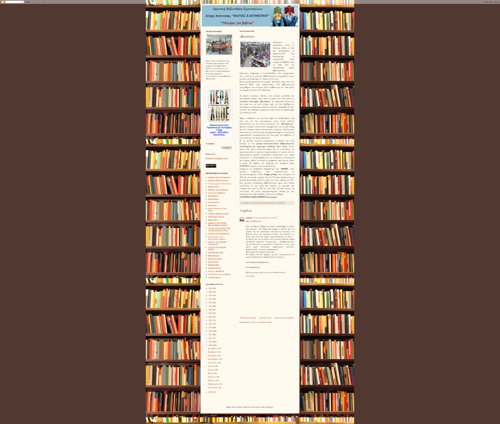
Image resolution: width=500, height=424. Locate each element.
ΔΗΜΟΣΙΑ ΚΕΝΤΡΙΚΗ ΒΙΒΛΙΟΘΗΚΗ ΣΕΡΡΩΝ (217, 224)
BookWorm (212, 205)
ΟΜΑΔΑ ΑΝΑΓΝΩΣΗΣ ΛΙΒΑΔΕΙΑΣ (217, 243)
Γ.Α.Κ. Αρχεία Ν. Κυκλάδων (220, 183)
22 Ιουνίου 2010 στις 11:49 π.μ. (265, 217)
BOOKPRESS (213, 196)
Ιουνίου (211, 369)
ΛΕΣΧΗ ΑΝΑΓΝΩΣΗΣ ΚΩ (218, 233)
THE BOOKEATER (215, 252)
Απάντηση (250, 276)
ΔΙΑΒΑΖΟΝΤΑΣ (214, 268)
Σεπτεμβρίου (213, 359)
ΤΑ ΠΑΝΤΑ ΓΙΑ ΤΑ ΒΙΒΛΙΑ (219, 274)
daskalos (249, 217)
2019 (211, 313)
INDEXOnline (213, 199)
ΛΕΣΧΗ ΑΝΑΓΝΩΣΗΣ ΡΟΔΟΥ (217, 248)
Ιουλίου (211, 366)
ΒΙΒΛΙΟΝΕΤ (213, 220)
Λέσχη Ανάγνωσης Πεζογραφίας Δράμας (217, 237)
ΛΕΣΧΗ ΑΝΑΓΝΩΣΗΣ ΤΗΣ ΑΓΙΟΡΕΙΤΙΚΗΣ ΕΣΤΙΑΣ (219, 229)
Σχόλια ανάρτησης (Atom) (261, 322)
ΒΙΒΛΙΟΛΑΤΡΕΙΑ (215, 259)
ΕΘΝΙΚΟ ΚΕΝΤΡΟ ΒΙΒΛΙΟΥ (219, 177)
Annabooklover (213, 202)
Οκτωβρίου (212, 355)
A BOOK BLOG (214, 277)
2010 (211, 345)
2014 (211, 331)
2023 (211, 299)
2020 (211, 309)
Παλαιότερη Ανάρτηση (284, 317)
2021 (211, 306)
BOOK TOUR (213, 187)
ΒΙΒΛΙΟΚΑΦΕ (213, 256)
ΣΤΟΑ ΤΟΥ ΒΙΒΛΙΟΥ (216, 193)
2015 (211, 327)
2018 (211, 317)
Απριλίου (212, 376)
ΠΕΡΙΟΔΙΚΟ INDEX (216, 217)
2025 (211, 292)
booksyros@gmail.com (217, 158)
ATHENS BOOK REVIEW (218, 214)
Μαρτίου (212, 380)
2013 (211, 334)
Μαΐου (211, 373)
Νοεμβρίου (212, 352)
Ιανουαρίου (213, 387)
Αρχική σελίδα (265, 317)
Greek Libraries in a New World (217, 209)
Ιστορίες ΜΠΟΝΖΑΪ (216, 271)
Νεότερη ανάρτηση (248, 317)
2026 (211, 288)
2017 (211, 320)
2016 (211, 324)
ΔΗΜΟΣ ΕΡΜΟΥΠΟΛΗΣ (218, 180)
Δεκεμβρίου (213, 348)
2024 (211, 295)
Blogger (270, 407)
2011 (211, 341)
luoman (257, 407)
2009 (211, 392)
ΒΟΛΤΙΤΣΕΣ (213, 262)
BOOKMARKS (214, 265)
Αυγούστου (213, 362)
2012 (211, 338)
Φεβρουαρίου (213, 384)
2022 (211, 302)
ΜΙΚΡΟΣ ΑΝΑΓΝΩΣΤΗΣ (218, 190)
